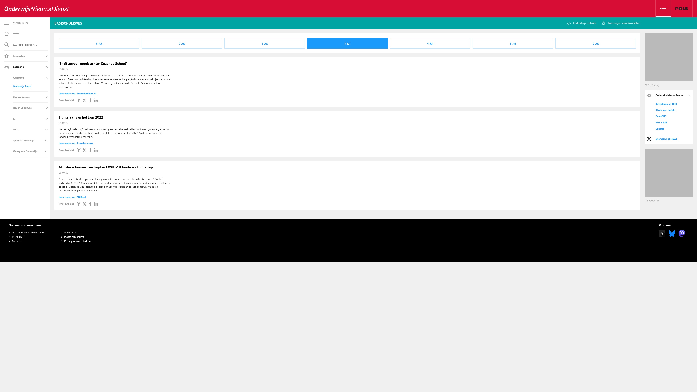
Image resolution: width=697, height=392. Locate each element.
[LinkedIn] (96, 100)
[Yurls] (79, 100)
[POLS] (682, 8)
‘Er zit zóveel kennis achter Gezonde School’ (93, 63)
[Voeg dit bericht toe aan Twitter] (84, 100)
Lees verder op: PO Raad (72, 197)
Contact (660, 128)
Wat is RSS (661, 122)
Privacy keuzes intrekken (77, 241)
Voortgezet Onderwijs (25, 151)
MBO (15, 129)
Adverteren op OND (666, 104)
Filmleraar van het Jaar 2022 (81, 117)
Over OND (661, 116)
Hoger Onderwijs (22, 107)
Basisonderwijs (21, 97)
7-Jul (182, 43)
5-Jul (347, 43)
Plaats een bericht (666, 110)
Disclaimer (17, 236)
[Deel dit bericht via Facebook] (90, 100)
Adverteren (70, 232)
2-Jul (596, 43)
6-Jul (265, 43)
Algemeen (18, 77)
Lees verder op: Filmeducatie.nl (76, 143)
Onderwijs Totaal (22, 86)
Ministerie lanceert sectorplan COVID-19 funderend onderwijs (106, 167)
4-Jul (430, 43)
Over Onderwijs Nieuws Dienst (29, 232)
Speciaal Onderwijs (23, 140)
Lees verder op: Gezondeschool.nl (77, 93)
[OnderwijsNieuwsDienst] (36, 9)
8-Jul (99, 43)
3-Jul (513, 43)
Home (663, 8)
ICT (15, 118)
